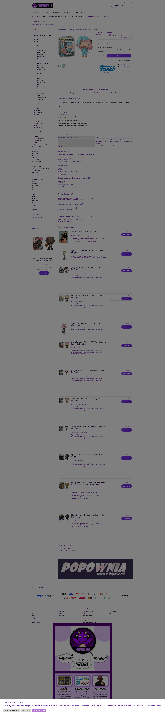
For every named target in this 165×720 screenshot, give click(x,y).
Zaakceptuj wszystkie (39, 710)
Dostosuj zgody (26, 710)
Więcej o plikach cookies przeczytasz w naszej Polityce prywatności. (20, 706)
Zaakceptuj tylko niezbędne (11, 710)
